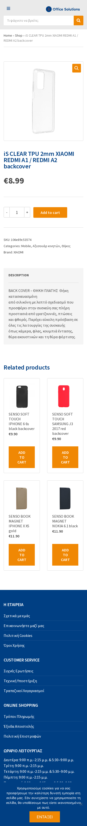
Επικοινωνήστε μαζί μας (24, 625)
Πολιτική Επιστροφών (22, 736)
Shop (18, 35)
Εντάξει (45, 816)
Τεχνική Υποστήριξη (20, 680)
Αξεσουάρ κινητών (46, 246)
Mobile (26, 246)
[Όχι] (81, 804)
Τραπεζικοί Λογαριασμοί (24, 690)
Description (18, 275)
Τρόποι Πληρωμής (19, 716)
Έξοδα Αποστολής (19, 726)
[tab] (38, 275)
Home (8, 35)
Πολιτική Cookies (18, 635)
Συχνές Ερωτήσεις (18, 670)
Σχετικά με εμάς (17, 615)
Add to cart (50, 212)
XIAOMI (18, 252)
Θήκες (66, 246)
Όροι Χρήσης (14, 645)
